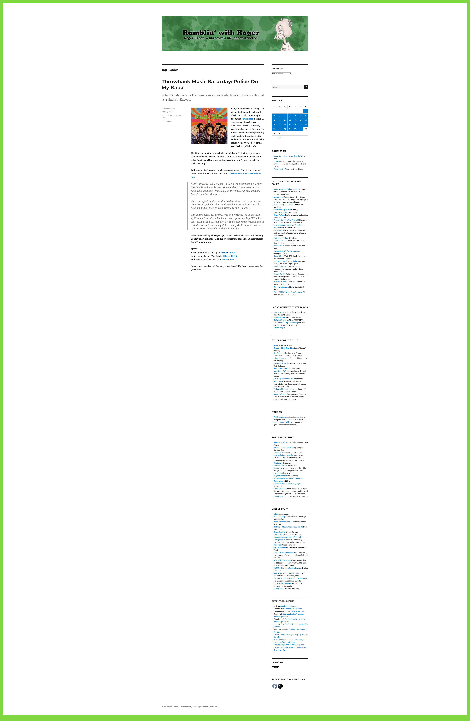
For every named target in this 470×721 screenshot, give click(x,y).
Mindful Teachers (281, 266)
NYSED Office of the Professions (286, 568)
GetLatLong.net (280, 547)
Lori (275, 635)
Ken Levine (278, 463)
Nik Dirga (277, 381)
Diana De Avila (279, 215)
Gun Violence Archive (282, 422)
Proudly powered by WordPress (205, 707)
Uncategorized (167, 112)
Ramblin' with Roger (170, 707)
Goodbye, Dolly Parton (289, 606)
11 (285, 120)
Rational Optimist (280, 282)
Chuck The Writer (280, 212)
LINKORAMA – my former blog (286, 323)
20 (295, 124)
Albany (276, 514)
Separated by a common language (287, 484)
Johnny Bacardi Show (282, 369)
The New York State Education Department (290, 578)
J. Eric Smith (278, 241)
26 (290, 129)
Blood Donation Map (282, 522)
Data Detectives (280, 312)
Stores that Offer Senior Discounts (287, 573)
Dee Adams (278, 353)
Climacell (277, 535)
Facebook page (279, 317)
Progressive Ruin (280, 476)
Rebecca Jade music (281, 287)
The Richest (278, 496)
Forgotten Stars (280, 363)
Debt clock (278, 545)
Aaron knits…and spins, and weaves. (288, 189)
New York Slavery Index (283, 560)
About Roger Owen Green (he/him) (287, 156)
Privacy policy (279, 169)
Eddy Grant (171, 115)
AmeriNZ (277, 345)
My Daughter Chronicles (283, 379)
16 (274, 124)
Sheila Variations (280, 489)
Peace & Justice (279, 274)
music (164, 118)
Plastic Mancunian (281, 640)
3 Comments (167, 121)
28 (300, 129)
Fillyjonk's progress (281, 358)
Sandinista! (247, 119)
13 (295, 120)
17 (280, 124)
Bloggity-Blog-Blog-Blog (284, 348)
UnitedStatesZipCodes (282, 583)
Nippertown (278, 468)
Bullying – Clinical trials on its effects (288, 527)
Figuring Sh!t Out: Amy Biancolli (286, 220)
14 (300, 120)
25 (285, 129)
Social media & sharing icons (221, 719)
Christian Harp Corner (282, 210)
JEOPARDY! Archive (281, 320)
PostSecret (278, 473)
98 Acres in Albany (281, 442)
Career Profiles (279, 532)
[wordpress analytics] (290, 667)
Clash (164, 115)
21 (300, 124)
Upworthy (278, 589)
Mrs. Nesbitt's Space (282, 371)
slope (276, 624)
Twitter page (278, 328)
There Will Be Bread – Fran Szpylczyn (288, 292)
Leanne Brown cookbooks (284, 553)
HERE (224, 252)
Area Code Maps (280, 517)
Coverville (277, 453)
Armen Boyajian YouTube (283, 205)
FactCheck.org (279, 417)
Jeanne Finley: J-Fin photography (287, 251)
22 (306, 124)
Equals (179, 115)
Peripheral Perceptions (282, 389)
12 (290, 120)
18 (285, 124)
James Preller (279, 246)
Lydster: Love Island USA (294, 611)
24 (280, 129)
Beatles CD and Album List (284, 448)
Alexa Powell (278, 197)
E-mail (276, 161)
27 (295, 129)
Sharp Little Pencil (281, 394)
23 (274, 129)
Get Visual (278, 230)
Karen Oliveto (279, 256)
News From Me (279, 466)
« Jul (279, 138)
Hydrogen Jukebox (281, 238)
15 (306, 120)
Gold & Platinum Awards (283, 455)
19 (290, 124)
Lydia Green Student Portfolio (285, 261)
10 (280, 120)
